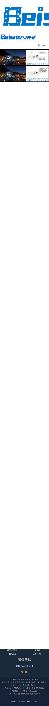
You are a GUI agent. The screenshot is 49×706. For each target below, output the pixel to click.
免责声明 (37, 653)
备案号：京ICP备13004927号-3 (24, 701)
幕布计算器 (12, 650)
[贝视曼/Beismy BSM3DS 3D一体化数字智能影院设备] (12, 606)
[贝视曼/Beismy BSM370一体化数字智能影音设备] (36, 606)
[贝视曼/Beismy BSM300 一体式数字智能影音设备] (12, 626)
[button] (3, 65)
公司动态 (12, 653)
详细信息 (7, 179)
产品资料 (17, 179)
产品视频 (28, 179)
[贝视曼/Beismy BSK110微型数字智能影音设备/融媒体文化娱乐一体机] (36, 627)
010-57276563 (24, 666)
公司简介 (37, 650)
